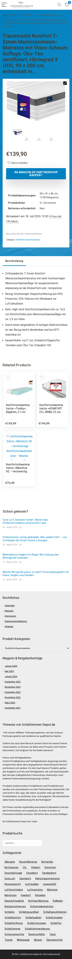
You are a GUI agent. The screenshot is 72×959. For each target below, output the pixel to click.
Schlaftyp (55, 923)
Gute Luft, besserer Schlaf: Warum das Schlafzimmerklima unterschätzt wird (25, 521)
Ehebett (35, 867)
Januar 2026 (11, 666)
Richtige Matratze (38, 900)
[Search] (59, 5)
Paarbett (26, 895)
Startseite (10, 605)
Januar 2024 (11, 676)
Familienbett (49, 873)
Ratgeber (40, 895)
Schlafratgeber (54, 917)
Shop (13, 15)
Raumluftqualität (14, 900)
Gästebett (25, 878)
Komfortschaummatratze (49, 15)
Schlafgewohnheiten (55, 912)
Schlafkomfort (13, 917)
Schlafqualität (33, 917)
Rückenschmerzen (15, 906)
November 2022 (13, 697)
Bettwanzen (12, 867)
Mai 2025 (9, 671)
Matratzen (26, 15)
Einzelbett (32, 873)
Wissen (38, 939)
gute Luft (10, 878)
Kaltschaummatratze (47, 878)
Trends (9, 939)
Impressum (10, 616)
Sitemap (9, 626)
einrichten (50, 867)
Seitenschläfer (36, 934)
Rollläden (58, 900)
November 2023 (13, 687)
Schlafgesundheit (29, 912)
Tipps (52, 934)
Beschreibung (14, 261)
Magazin (9, 610)
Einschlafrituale (13, 873)
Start (5, 15)
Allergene (10, 861)
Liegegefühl (49, 884)
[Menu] (4, 5)
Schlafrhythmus (14, 923)
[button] (65, 83)
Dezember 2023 (13, 681)
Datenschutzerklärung (16, 621)
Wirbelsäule (23, 939)
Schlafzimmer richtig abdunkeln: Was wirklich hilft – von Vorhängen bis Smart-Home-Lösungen (35, 539)
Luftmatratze (35, 889)
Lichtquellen (32, 884)
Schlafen (10, 912)
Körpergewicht (13, 884)
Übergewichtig (54, 939)
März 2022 (10, 702)
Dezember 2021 (13, 708)
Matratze (52, 889)
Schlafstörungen (36, 923)
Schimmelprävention (41, 906)
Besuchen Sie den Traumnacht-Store (24, 233)
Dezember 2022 (13, 692)
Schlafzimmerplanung (37, 928)
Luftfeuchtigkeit (14, 889)
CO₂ (25, 867)
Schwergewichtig (14, 934)
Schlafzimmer (13, 928)
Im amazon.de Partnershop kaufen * (36, 173)
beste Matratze (28, 861)
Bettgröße (47, 861)
